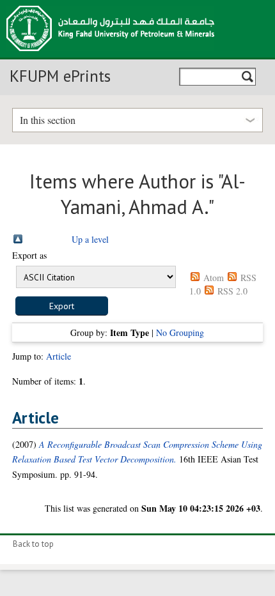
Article (58, 356)
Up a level (90, 239)
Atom (213, 277)
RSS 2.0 (232, 291)
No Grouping (180, 332)
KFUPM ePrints (60, 76)
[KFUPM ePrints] (110, 54)
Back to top (33, 544)
